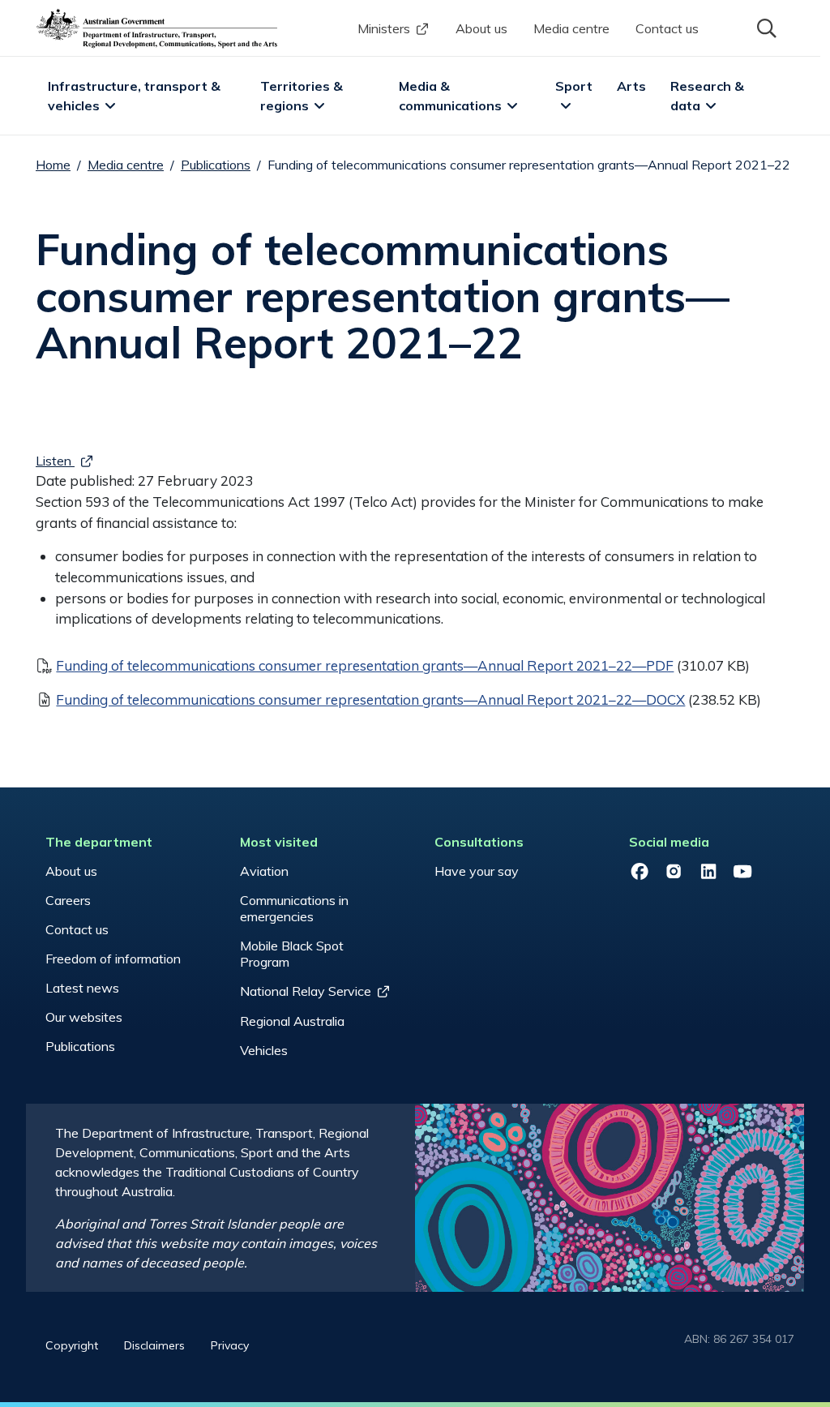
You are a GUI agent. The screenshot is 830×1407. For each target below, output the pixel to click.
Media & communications (450, 96)
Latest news (82, 988)
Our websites (83, 1017)
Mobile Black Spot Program (292, 953)
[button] (765, 27)
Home (53, 165)
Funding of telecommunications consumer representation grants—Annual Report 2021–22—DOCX (370, 699)
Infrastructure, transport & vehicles (136, 96)
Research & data (708, 96)
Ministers (383, 28)
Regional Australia (292, 1021)
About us (481, 28)
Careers (68, 900)
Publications (215, 165)
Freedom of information (113, 958)
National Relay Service (305, 991)
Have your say (476, 871)
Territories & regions (303, 96)
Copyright (71, 1345)
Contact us (667, 28)
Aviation (264, 871)
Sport (574, 86)
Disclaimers (154, 1345)
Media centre (571, 28)
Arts (631, 86)
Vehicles (264, 1050)
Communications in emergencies (294, 908)
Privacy (230, 1345)
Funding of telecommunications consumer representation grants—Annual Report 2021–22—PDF (365, 665)
